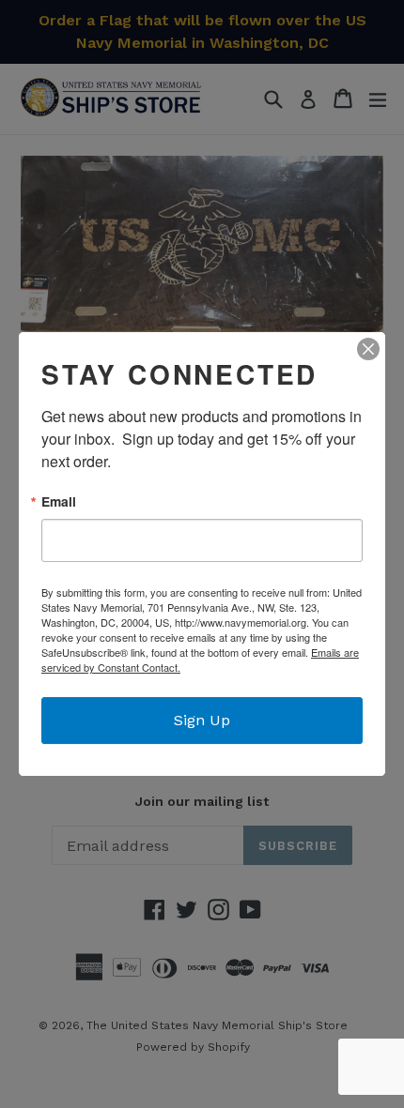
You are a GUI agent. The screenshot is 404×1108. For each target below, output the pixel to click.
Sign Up (202, 720)
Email (58, 501)
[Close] (368, 349)
